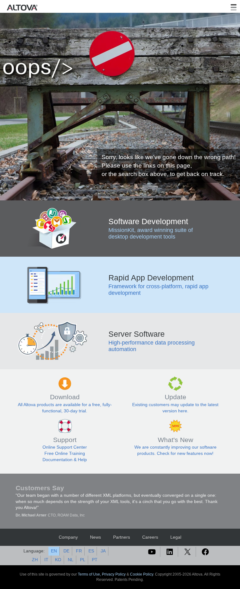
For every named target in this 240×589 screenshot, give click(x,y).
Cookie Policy (141, 574)
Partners (121, 537)
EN (54, 550)
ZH (35, 559)
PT (95, 559)
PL (82, 559)
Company (68, 537)
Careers (150, 537)
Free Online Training (64, 453)
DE (66, 550)
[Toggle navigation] (233, 7)
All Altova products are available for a (55, 404)
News (95, 537)
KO (58, 559)
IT (46, 559)
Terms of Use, (90, 574)
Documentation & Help (64, 459)
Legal (175, 537)
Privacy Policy (114, 574)
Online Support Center (64, 447)
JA (103, 550)
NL (70, 559)
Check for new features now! (185, 453)
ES (91, 550)
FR (79, 550)
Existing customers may (156, 404)
